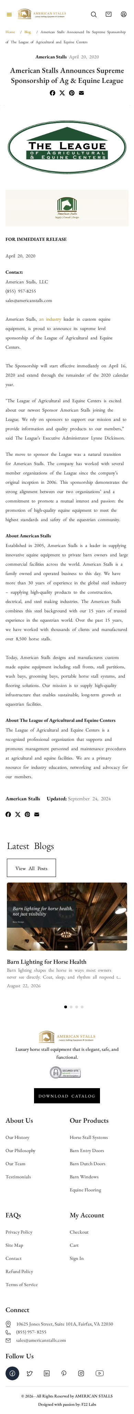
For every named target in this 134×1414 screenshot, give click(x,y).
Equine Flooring (85, 1190)
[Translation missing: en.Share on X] (62, 93)
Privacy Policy (18, 1232)
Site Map (14, 1245)
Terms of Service (21, 1284)
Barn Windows (84, 1176)
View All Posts (31, 867)
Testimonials (18, 1176)
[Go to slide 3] (76, 1007)
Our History (17, 1137)
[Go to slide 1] (65, 1007)
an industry (50, 318)
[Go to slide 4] (82, 1007)
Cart (74, 1245)
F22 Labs (88, 1404)
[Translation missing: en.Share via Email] (81, 93)
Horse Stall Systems (89, 1137)
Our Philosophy (20, 1150)
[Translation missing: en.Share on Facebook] (52, 93)
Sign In (77, 1258)
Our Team (15, 1163)
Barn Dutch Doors (87, 1163)
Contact (13, 1258)
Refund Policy (19, 1271)
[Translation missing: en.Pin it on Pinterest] (72, 93)
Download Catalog (67, 1096)
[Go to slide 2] (71, 1007)
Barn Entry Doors (87, 1150)
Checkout (79, 1232)
